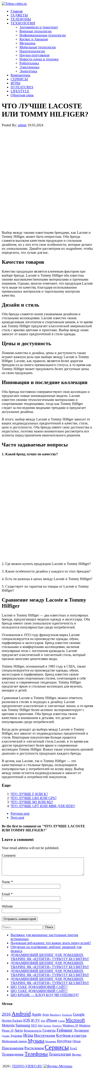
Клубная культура (71, 1035)
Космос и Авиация (33, 39)
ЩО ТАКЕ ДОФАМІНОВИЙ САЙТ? (39, 987)
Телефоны (36, 1054)
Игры (28, 1035)
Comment (8, 855)
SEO (34, 1025)
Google (79, 1014)
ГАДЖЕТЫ (19, 15)
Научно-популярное (34, 55)
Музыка (36, 1040)
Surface (47, 1026)
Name (6, 882)
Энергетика (28, 71)
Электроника (29, 67)
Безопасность (33, 1030)
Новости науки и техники (39, 59)
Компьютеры (20, 75)
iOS (26, 1020)
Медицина (27, 43)
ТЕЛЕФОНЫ (21, 19)
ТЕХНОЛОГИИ (23, 23)
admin (22, 125)
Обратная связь (22, 95)
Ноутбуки (64, 1041)
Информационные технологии (42, 35)
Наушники (50, 1041)
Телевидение (13, 1054)
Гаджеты (49, 1030)
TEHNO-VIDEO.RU (27, 1066)
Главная (17, 11)
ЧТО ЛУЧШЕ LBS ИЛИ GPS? (34, 798)
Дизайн (6, 1036)
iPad (43, 1021)
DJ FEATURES (22, 87)
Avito (45, 1014)
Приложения (12, 1048)
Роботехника (29, 63)
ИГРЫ (15, 83)
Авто (18, 1030)
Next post (17, 817)
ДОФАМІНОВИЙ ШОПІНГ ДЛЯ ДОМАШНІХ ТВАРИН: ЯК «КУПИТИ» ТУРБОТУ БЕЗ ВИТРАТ (50, 957)
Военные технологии (35, 31)
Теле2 (73, 1048)
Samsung (22, 1025)
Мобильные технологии (37, 47)
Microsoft (75, 1020)
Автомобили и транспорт (38, 27)
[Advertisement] (47, 178)
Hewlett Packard (12, 1020)
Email (6, 894)
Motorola (8, 1025)
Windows (57, 1026)
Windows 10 (70, 1025)
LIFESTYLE (20, 91)
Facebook (67, 1015)
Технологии (60, 1054)
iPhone (51, 1020)
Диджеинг (81, 1030)
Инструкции (44, 1035)
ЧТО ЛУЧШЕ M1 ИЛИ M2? (32, 802)
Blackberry (55, 1015)
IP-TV (35, 1020)
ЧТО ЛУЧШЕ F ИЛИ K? (29, 794)
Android (21, 1014)
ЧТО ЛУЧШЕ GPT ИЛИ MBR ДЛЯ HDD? (43, 806)
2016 (6, 1014)
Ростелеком (34, 1048)
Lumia (61, 1021)
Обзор (76, 1041)
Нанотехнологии (32, 51)
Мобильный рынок (14, 1041)
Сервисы (57, 1047)
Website (7, 906)
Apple (36, 1014)
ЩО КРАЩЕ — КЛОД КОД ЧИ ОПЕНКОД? (45, 995)
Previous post (20, 813)
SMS (40, 1026)
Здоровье (16, 1035)
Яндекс (76, 1054)
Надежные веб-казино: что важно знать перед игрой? (51, 943)
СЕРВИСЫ (19, 79)
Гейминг (65, 1030)
